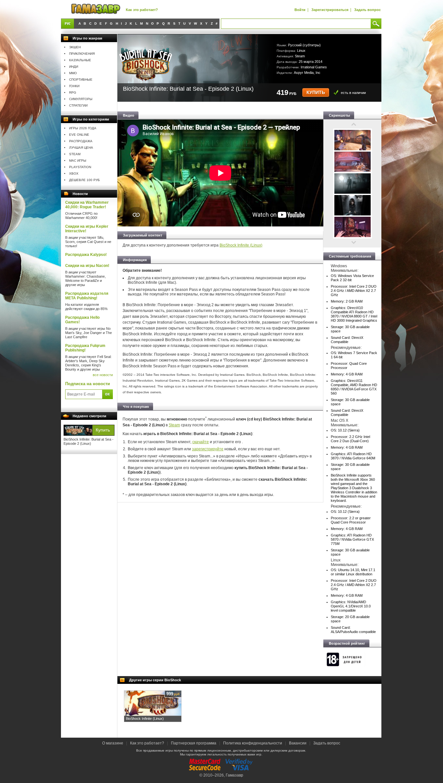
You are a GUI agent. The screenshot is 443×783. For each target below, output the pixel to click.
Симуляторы (80, 99)
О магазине (113, 743)
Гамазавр (234, 775)
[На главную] (96, 9)
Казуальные (80, 60)
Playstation (80, 167)
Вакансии (297, 743)
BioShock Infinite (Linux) (241, 245)
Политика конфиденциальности (252, 743)
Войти (299, 10)
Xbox (73, 173)
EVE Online (79, 134)
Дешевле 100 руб (84, 180)
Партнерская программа (193, 743)
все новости (103, 375)
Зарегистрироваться (329, 10)
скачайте (200, 442)
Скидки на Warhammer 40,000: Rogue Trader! (87, 204)
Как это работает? (142, 10)
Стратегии (78, 105)
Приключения (82, 53)
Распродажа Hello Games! (82, 319)
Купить (315, 92)
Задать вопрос (367, 10)
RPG (72, 92)
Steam (74, 154)
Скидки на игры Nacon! (87, 265)
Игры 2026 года (82, 128)
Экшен (75, 47)
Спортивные (80, 79)
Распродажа (80, 141)
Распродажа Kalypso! (86, 254)
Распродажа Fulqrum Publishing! (85, 347)
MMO (73, 73)
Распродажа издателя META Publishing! (86, 295)
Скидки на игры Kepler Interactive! (86, 228)
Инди (73, 66)
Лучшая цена (81, 147)
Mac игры (77, 160)
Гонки (74, 86)
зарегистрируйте (207, 449)
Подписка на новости (87, 383)
